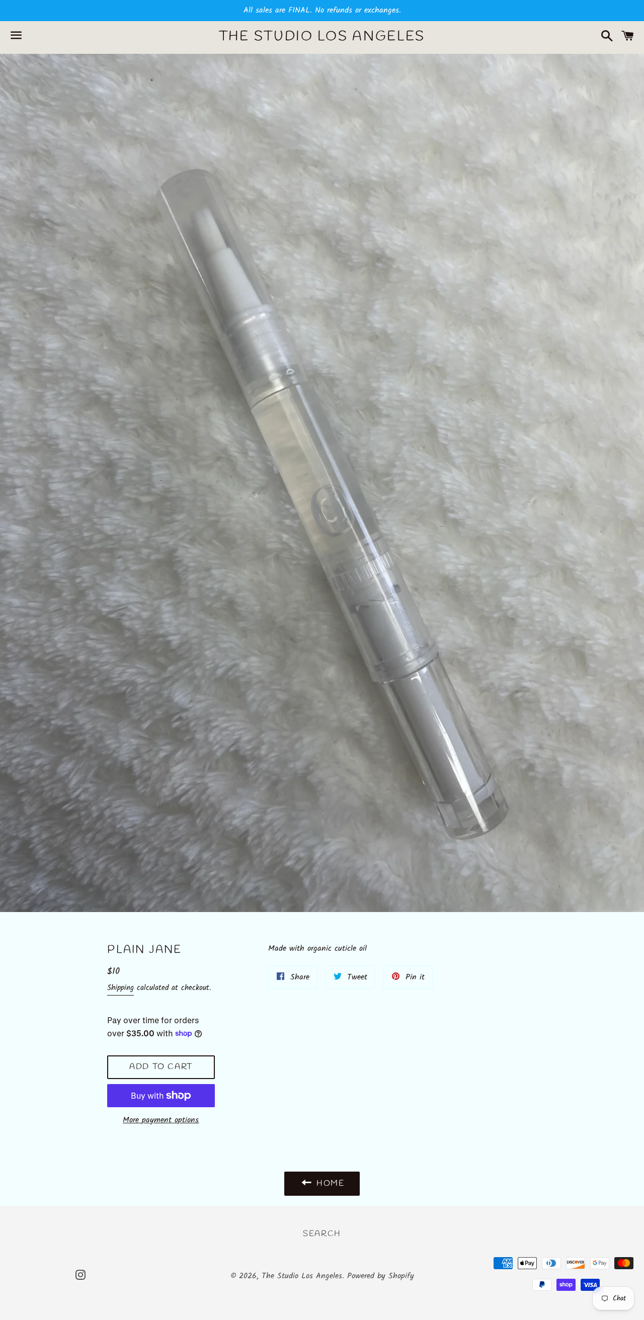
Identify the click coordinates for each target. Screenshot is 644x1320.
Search (322, 1233)
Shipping (120, 988)
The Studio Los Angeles (322, 37)
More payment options (161, 1120)
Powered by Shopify (380, 1276)
